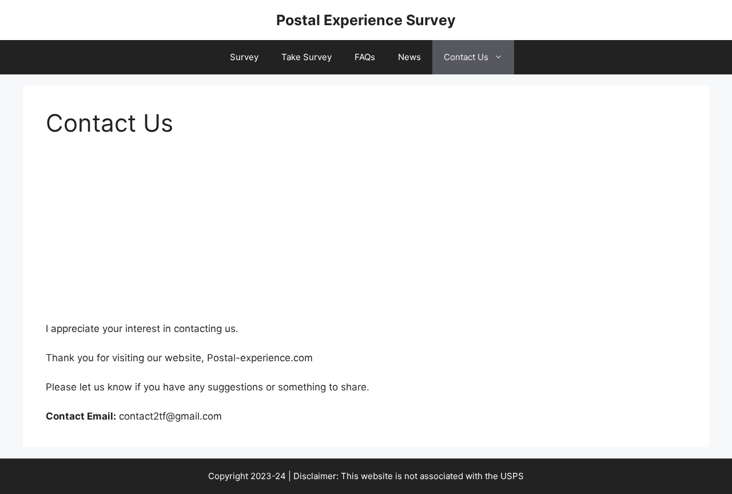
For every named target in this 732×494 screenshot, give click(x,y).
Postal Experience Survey (366, 20)
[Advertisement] (366, 237)
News (409, 57)
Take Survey (306, 57)
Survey (244, 57)
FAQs (365, 57)
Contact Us (466, 57)
